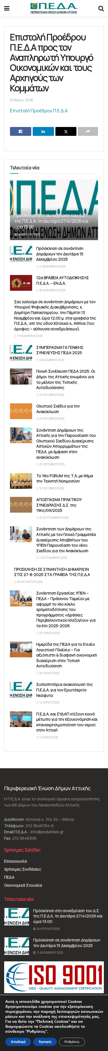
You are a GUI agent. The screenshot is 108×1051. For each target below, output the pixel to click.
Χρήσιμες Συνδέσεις (22, 869)
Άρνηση (45, 1042)
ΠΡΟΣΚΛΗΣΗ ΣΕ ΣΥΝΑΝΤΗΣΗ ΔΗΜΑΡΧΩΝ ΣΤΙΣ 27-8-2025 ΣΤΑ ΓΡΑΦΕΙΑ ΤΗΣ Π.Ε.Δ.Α (52, 572)
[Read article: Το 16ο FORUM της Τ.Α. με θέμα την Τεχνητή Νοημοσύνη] (21, 481)
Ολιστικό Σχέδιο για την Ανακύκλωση (58, 408)
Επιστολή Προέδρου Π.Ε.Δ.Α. (39, 111)
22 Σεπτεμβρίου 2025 (54, 518)
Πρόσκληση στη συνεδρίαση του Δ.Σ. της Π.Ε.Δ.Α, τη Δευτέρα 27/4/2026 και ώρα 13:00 (51, 221)
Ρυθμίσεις (72, 1042)
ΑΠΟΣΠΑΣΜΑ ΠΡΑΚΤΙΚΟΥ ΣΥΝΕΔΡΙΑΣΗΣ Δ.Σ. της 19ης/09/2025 (59, 505)
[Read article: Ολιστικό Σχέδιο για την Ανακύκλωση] (21, 411)
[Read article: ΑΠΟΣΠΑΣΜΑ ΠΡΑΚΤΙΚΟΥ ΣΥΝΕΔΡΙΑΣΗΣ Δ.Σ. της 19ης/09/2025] (21, 505)
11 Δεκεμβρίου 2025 (52, 266)
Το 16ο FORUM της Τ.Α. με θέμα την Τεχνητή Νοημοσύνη (64, 478)
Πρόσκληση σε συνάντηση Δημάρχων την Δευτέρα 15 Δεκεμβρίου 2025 (59, 254)
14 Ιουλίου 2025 (49, 702)
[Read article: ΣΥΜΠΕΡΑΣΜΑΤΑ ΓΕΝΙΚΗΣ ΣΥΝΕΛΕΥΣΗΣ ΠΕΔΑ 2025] (21, 352)
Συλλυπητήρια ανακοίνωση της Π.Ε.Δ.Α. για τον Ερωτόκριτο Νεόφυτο (64, 690)
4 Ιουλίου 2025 (48, 737)
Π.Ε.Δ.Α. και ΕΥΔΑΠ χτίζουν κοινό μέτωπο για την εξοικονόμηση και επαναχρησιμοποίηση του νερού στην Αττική (67, 722)
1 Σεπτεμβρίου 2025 (53, 558)
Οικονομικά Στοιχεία (23, 885)
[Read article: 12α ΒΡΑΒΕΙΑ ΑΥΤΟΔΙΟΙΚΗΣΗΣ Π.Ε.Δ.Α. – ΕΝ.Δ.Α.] (21, 283)
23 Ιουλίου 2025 (49, 633)
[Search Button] (101, 8)
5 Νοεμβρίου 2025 (51, 360)
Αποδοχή (18, 1042)
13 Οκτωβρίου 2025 (51, 488)
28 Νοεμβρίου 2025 (52, 290)
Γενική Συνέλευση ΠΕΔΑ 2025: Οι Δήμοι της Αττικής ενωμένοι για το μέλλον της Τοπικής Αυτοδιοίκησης (65, 379)
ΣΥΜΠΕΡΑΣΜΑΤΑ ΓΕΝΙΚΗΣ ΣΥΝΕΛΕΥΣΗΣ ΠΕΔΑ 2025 (59, 350)
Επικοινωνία (15, 861)
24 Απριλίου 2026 (28, 234)
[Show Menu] (6, 8)
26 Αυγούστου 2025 (30, 582)
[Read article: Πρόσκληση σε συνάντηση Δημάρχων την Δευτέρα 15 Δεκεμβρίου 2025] (21, 253)
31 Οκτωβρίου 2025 (51, 395)
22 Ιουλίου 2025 (49, 673)
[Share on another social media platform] (88, 131)
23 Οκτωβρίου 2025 (52, 419)
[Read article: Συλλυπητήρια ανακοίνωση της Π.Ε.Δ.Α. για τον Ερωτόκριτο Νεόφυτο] (21, 689)
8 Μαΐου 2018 (21, 99)
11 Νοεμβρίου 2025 (30, 336)
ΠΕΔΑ (9, 877)
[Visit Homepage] (54, 8)
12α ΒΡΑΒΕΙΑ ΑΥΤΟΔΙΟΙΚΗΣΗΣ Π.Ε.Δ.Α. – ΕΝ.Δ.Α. (62, 280)
